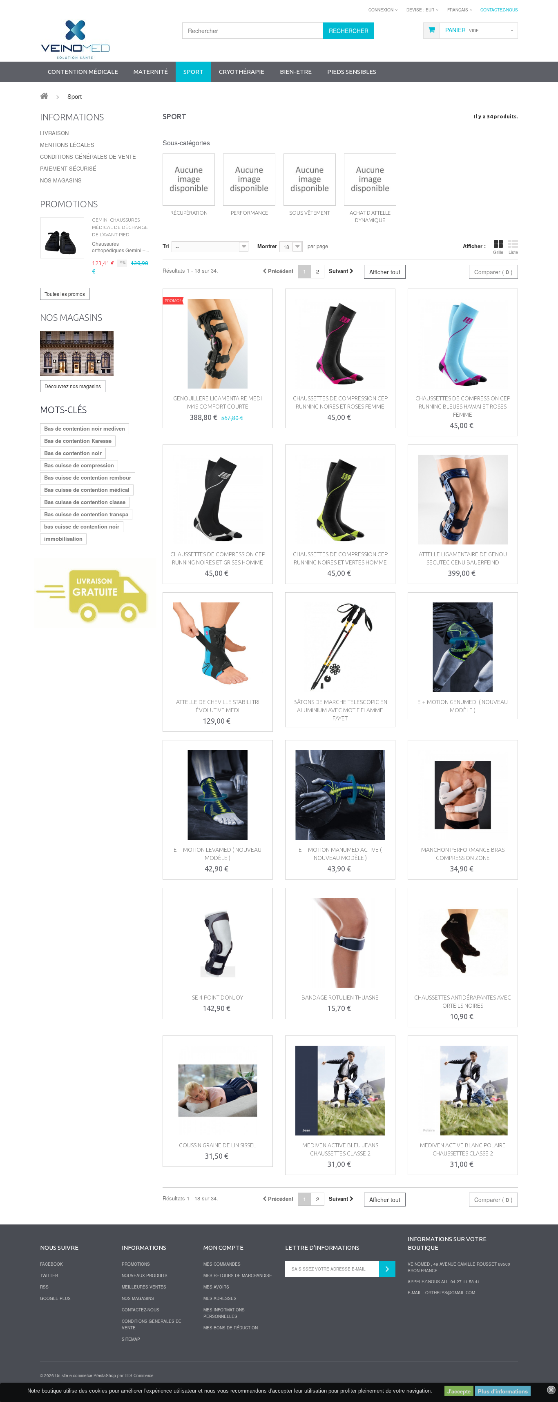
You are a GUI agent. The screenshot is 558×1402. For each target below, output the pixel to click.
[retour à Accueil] (44, 95)
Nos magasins (61, 180)
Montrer (267, 246)
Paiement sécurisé (68, 168)
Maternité (151, 71)
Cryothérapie (241, 71)
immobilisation (63, 538)
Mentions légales (67, 145)
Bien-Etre (296, 71)
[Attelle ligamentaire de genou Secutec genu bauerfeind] (462, 499)
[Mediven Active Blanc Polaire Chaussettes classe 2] (462, 1090)
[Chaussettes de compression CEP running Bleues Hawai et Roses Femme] (462, 343)
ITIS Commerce (139, 1375)
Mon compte (223, 1247)
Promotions (69, 204)
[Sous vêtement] (309, 179)
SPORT (193, 71)
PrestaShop (105, 1375)
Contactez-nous (499, 10)
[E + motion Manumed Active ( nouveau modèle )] (340, 795)
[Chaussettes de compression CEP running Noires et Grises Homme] (217, 499)
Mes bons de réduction (230, 1328)
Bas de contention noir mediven (84, 428)
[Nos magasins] (95, 353)
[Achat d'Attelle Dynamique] (370, 179)
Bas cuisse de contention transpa (86, 514)
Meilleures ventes (144, 1287)
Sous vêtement (309, 213)
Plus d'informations (503, 1391)
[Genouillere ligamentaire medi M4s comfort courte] (217, 343)
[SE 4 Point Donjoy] (217, 942)
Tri (166, 246)
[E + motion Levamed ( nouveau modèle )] (217, 795)
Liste (513, 252)
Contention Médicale (83, 71)
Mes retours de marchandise (237, 1275)
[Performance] (249, 179)
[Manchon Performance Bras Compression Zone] (462, 795)
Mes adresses (220, 1298)
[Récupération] (189, 179)
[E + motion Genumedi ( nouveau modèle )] (462, 647)
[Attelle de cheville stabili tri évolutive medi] (217, 647)
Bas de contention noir (73, 453)
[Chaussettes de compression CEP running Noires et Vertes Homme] (340, 499)
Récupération (189, 213)
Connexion (380, 10)
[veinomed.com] (75, 39)
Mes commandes (222, 1264)
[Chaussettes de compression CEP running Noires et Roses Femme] (340, 343)
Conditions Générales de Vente (88, 156)
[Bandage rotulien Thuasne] (340, 942)
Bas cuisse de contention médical (86, 489)
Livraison (54, 133)
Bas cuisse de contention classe (84, 502)
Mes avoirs (216, 1287)
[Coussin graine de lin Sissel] (217, 1090)
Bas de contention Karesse (78, 440)
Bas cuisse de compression (79, 465)
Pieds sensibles (351, 71)
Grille (498, 252)
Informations (72, 117)
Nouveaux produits (144, 1275)
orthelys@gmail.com (450, 1292)
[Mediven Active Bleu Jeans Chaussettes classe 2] (340, 1090)
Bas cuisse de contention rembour (87, 477)
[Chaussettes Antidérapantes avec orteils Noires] (462, 942)
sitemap (131, 1339)
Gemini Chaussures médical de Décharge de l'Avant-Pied (120, 227)
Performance (249, 213)
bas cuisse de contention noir (81, 526)
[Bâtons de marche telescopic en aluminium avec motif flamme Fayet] (340, 647)
